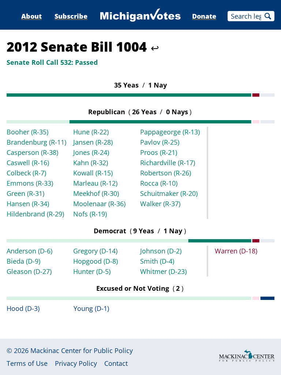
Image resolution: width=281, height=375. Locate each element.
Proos (158, 152)
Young (91, 308)
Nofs (90, 213)
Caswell (28, 162)
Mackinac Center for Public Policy (81, 350)
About (31, 16)
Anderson (29, 250)
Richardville (167, 162)
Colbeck (26, 172)
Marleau (95, 183)
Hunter (91, 271)
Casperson (32, 152)
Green (25, 193)
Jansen (93, 142)
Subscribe (71, 16)
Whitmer (163, 271)
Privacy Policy (76, 363)
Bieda (23, 261)
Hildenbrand (35, 213)
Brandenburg (36, 142)
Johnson (160, 250)
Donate (204, 16)
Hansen (28, 203)
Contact (116, 363)
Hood (23, 308)
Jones (91, 152)
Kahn (90, 162)
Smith (157, 261)
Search (267, 16)
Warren (236, 250)
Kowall (93, 172)
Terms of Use (27, 363)
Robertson (165, 172)
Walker (160, 203)
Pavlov (159, 142)
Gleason (29, 271)
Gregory (95, 250)
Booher (27, 131)
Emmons (30, 183)
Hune (91, 131)
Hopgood (95, 261)
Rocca (158, 183)
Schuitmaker (169, 193)
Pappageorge (170, 131)
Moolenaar (99, 203)
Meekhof (96, 193)
